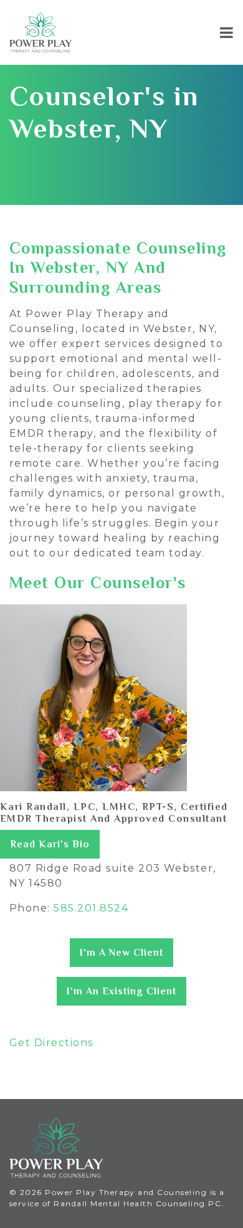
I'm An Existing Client (121, 991)
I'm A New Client (121, 952)
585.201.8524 (91, 908)
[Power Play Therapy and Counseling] (40, 32)
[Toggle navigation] (226, 32)
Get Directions (51, 1043)
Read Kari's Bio (50, 844)
